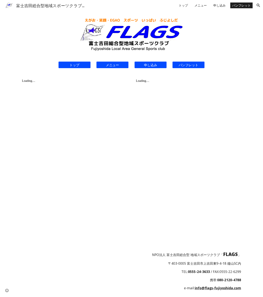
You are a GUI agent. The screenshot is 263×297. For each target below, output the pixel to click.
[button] (258, 5)
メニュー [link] (200, 5)
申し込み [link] (219, 5)
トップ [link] (183, 5)
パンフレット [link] (241, 5)
